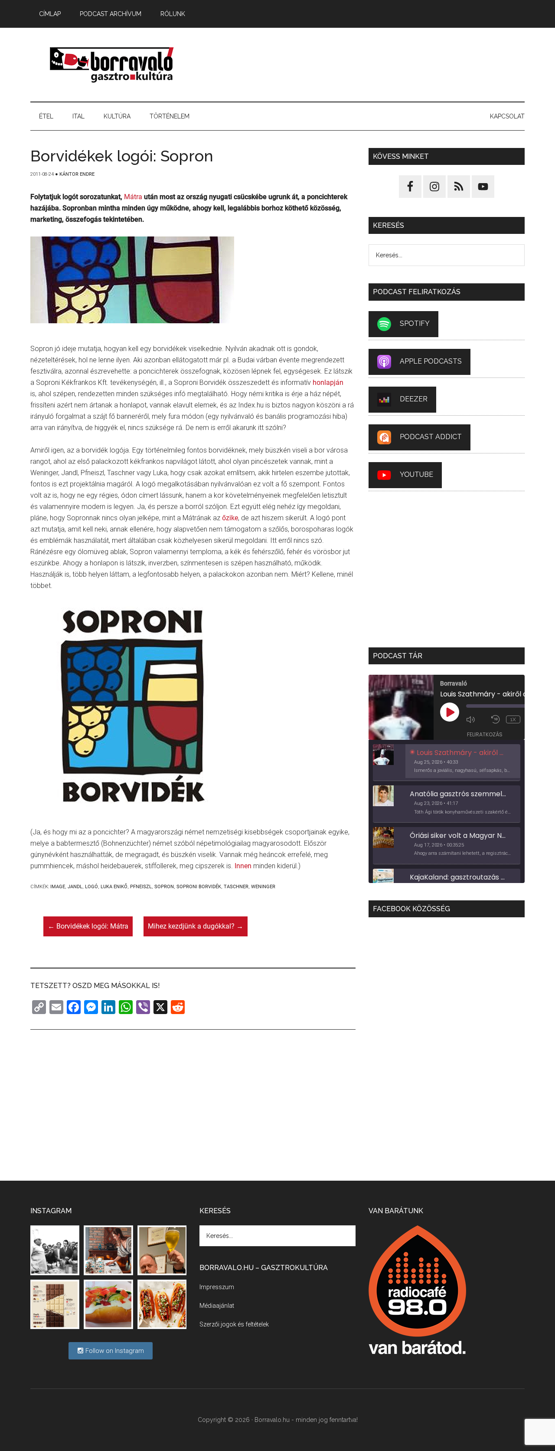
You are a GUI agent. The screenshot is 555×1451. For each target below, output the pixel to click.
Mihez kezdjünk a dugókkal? (195, 926)
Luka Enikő (114, 887)
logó (91, 887)
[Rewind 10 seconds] (496, 719)
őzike (230, 518)
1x (513, 719)
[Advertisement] (367, 64)
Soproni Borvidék (198, 887)
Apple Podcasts (431, 361)
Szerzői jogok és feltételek (234, 1324)
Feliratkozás (485, 734)
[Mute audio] (476, 719)
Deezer (414, 399)
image (57, 887)
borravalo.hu (112, 64)
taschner (236, 887)
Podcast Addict (431, 437)
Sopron (164, 887)
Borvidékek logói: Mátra (88, 926)
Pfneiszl (141, 887)
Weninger (263, 887)
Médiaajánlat (216, 1305)
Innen (243, 866)
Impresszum (216, 1287)
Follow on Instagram (114, 1351)
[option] (446, 762)
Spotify (415, 323)
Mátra (133, 197)
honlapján (328, 382)
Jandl (75, 887)
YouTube (416, 474)
